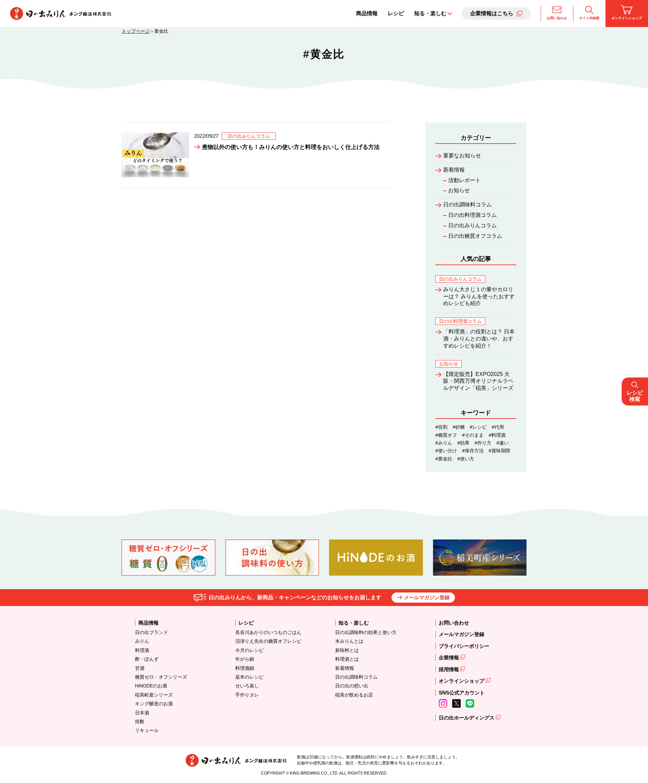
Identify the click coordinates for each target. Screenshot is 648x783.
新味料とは (347, 650)
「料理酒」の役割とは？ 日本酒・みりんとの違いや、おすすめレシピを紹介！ (479, 339)
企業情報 (449, 657)
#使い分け (446, 450)
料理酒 (142, 650)
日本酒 (142, 712)
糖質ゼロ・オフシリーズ (161, 677)
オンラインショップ (627, 18)
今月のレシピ (249, 650)
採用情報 (449, 669)
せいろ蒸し (247, 685)
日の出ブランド (151, 632)
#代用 (498, 427)
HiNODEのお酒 (151, 685)
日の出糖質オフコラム (475, 236)
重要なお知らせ (462, 155)
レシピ (396, 13)
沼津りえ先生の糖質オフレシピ (268, 641)
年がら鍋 (244, 659)
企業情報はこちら (491, 13)
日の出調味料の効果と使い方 (366, 632)
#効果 (463, 443)
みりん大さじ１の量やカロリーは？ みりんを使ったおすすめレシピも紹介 (479, 296)
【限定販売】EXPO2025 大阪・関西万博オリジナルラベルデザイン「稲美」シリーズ (478, 381)
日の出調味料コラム (467, 204)
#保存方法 (473, 450)
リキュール (147, 730)
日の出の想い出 (351, 685)
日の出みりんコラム (472, 225)
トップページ (136, 31)
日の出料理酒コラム (472, 215)
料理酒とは (347, 659)
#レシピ (478, 427)
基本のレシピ (249, 677)
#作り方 (483, 443)
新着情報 (454, 170)
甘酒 (139, 668)
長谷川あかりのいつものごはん (268, 632)
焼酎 (139, 721)
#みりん (443, 443)
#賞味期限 (499, 450)
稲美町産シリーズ (154, 695)
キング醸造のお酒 (154, 703)
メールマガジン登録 (427, 597)
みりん (142, 641)
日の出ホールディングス (467, 718)
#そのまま (473, 435)
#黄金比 (443, 458)
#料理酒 (497, 435)
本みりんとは (349, 641)
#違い (502, 443)
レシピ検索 (635, 396)
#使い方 (465, 458)
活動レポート (464, 180)
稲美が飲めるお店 (354, 695)
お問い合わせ (557, 18)
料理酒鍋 (244, 668)
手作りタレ (247, 695)
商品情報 (367, 13)
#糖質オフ (446, 435)
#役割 (441, 427)
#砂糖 (459, 427)
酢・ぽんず (147, 659)
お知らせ (459, 190)
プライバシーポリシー (464, 646)
